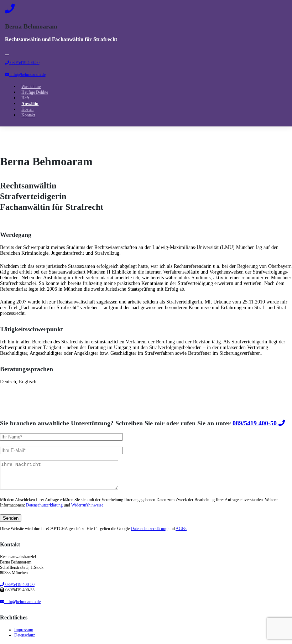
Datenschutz (24, 635)
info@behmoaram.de (27, 74)
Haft (25, 97)
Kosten (27, 109)
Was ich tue (31, 86)
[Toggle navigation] (7, 54)
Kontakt (28, 115)
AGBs (181, 528)
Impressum (23, 629)
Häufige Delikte (34, 92)
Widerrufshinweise (87, 505)
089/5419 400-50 (24, 62)
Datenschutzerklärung (44, 505)
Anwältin (29, 103)
